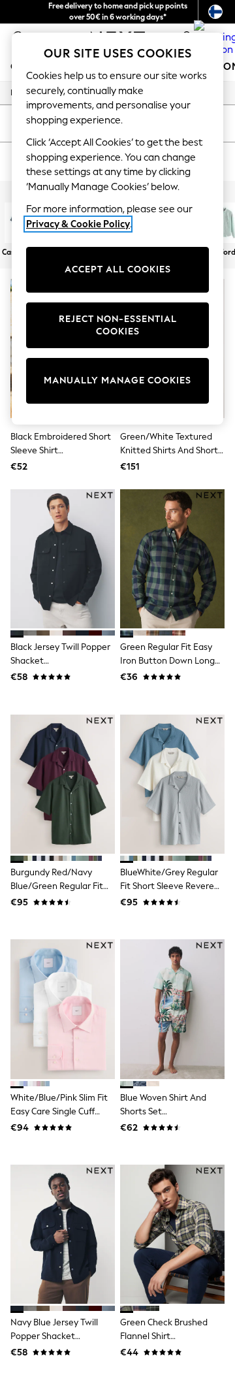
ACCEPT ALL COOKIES (118, 269)
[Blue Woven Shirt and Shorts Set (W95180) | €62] (172, 1008)
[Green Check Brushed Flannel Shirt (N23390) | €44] (172, 1234)
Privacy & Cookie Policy (78, 224)
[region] (117, 229)
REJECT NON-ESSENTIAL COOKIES (118, 326)
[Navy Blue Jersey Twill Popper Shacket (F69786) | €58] (62, 1234)
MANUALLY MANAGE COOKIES (117, 380)
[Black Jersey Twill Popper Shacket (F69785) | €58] (62, 558)
